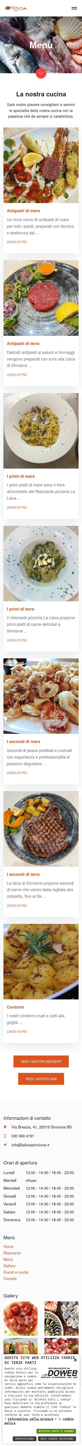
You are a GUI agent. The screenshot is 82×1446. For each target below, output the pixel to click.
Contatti (10, 1278)
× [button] (75, 1360)
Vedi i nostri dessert (41, 1061)
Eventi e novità (15, 1272)
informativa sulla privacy (30, 1419)
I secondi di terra (23, 874)
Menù (8, 1259)
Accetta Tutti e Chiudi (56, 1431)
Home (8, 1246)
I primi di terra (20, 609)
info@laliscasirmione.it (30, 1145)
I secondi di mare (23, 741)
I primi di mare (21, 476)
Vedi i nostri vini (41, 1078)
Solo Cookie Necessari (57, 1438)
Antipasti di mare (23, 210)
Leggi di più (17, 241)
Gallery (9, 1265)
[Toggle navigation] (74, 7)
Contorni (15, 1007)
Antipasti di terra (23, 343)
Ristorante (12, 1253)
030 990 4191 (22, 1136)
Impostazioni (24, 1438)
